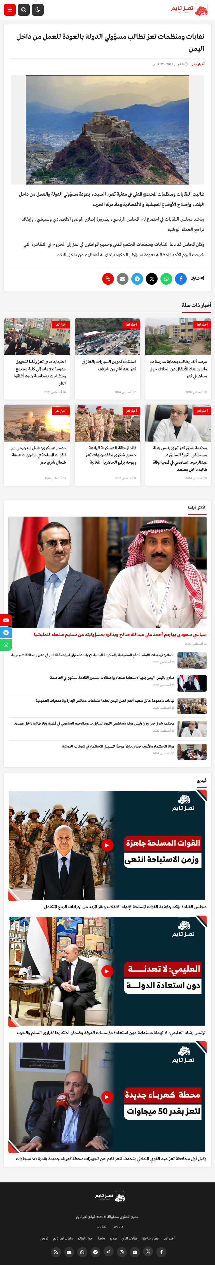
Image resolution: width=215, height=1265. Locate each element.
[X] (152, 279)
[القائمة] (10, 10)
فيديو (113, 1238)
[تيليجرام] (137, 279)
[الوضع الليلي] (38, 10)
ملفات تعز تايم (63, 1238)
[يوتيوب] (135, 1252)
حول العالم (85, 1238)
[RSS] (56, 1252)
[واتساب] (166, 279)
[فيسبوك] (181, 279)
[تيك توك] (109, 1251)
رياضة (101, 1238)
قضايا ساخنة (150, 1238)
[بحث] (24, 10)
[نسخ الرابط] (108, 279)
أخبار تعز (198, 64)
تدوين (44, 1238)
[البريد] (122, 279)
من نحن (118, 1226)
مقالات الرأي (129, 1238)
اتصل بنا (102, 1226)
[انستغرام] (122, 1252)
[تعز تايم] (189, 10)
